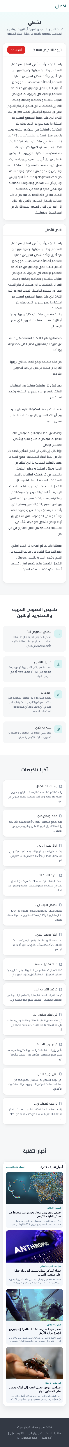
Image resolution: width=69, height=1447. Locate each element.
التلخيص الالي (17, 1433)
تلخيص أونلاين (35, 1433)
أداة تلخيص (46, 1438)
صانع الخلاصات (53, 1433)
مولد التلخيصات (29, 1438)
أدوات (18, 49)
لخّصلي (60, 6)
